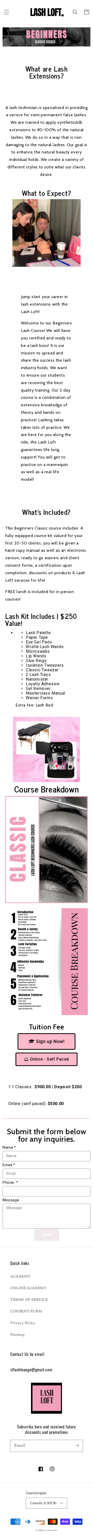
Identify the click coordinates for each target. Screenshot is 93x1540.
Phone (9, 1182)
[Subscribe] (77, 1445)
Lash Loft (51, 1530)
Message (11, 1200)
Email (7, 1165)
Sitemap (17, 1335)
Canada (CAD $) (43, 1503)
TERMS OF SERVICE (29, 1300)
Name (8, 1147)
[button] (6, 12)
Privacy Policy (22, 1323)
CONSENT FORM (26, 1311)
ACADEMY (20, 1277)
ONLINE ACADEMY (28, 1288)
